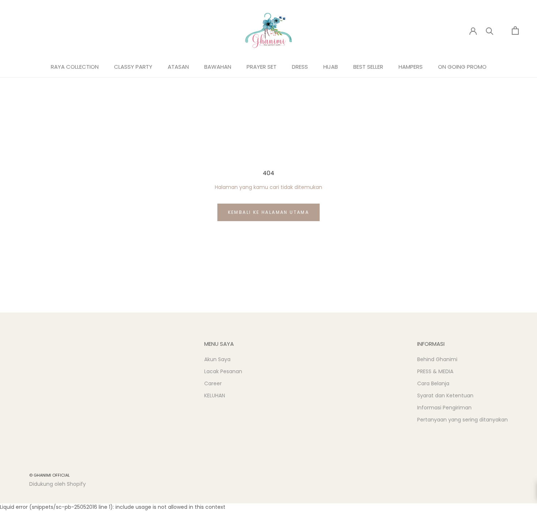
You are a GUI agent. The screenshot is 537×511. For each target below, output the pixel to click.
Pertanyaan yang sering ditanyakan (462, 419)
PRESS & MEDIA (435, 371)
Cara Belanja (433, 383)
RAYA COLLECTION (75, 67)
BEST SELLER (368, 67)
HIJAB (330, 67)
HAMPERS (411, 67)
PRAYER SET (262, 67)
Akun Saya (217, 359)
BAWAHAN (217, 67)
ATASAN (178, 67)
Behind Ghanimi (437, 359)
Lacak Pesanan (223, 371)
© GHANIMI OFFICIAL (49, 475)
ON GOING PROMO (462, 67)
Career (213, 383)
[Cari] (490, 30)
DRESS (300, 67)
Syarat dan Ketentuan (445, 395)
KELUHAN (214, 395)
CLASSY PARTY (133, 67)
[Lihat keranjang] (515, 30)
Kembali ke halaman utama (268, 212)
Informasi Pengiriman (444, 407)
